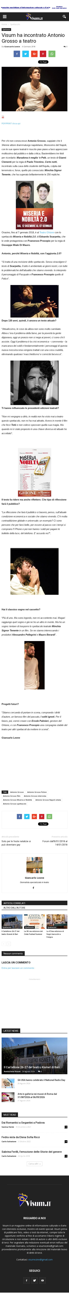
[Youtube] (42, 1280)
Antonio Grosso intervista (35, 796)
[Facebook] (34, 888)
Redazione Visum (12, 1071)
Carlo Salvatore (9, 1141)
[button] (64, 16)
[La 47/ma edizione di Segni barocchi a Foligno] (57, 921)
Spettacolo (6, 29)
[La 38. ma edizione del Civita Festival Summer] (34, 921)
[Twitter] (34, 1280)
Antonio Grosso (17, 792)
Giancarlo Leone (12, 46)
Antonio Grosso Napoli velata (48, 800)
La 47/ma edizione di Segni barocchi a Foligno (55, 934)
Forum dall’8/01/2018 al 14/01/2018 (55, 843)
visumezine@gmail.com (40, 1259)
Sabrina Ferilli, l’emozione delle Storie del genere (32, 1151)
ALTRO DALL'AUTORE (14, 907)
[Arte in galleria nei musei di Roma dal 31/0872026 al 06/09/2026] (8, 1097)
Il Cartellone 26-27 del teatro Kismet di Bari (32, 1067)
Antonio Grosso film (11, 796)
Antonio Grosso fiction (37, 792)
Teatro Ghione (46, 232)
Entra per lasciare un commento (18, 968)
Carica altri (33, 1163)
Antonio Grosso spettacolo (14, 803)
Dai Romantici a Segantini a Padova (23, 1122)
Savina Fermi (8, 1127)
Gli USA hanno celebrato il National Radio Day (41, 1080)
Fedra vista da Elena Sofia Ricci (21, 1137)
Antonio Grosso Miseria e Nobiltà (17, 800)
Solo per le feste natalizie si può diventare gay (16, 843)
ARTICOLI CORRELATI (14, 903)
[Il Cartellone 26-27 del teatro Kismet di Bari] (12, 921)
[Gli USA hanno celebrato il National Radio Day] (8, 1083)
